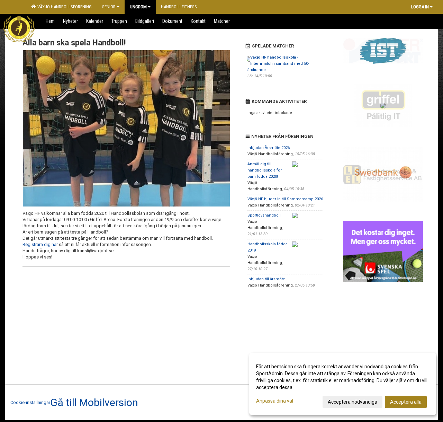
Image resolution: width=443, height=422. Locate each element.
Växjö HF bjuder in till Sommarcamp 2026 (285, 199)
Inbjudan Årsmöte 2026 (268, 148)
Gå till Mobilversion (94, 402)
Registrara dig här (40, 244)
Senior (109, 6)
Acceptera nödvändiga (352, 402)
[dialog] (342, 384)
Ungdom (138, 6)
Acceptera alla (406, 402)
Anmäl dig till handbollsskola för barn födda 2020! (264, 170)
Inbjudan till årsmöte (266, 279)
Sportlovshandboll (264, 215)
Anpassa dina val (274, 401)
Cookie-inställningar (30, 402)
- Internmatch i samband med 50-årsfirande (278, 63)
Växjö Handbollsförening (63, 6)
